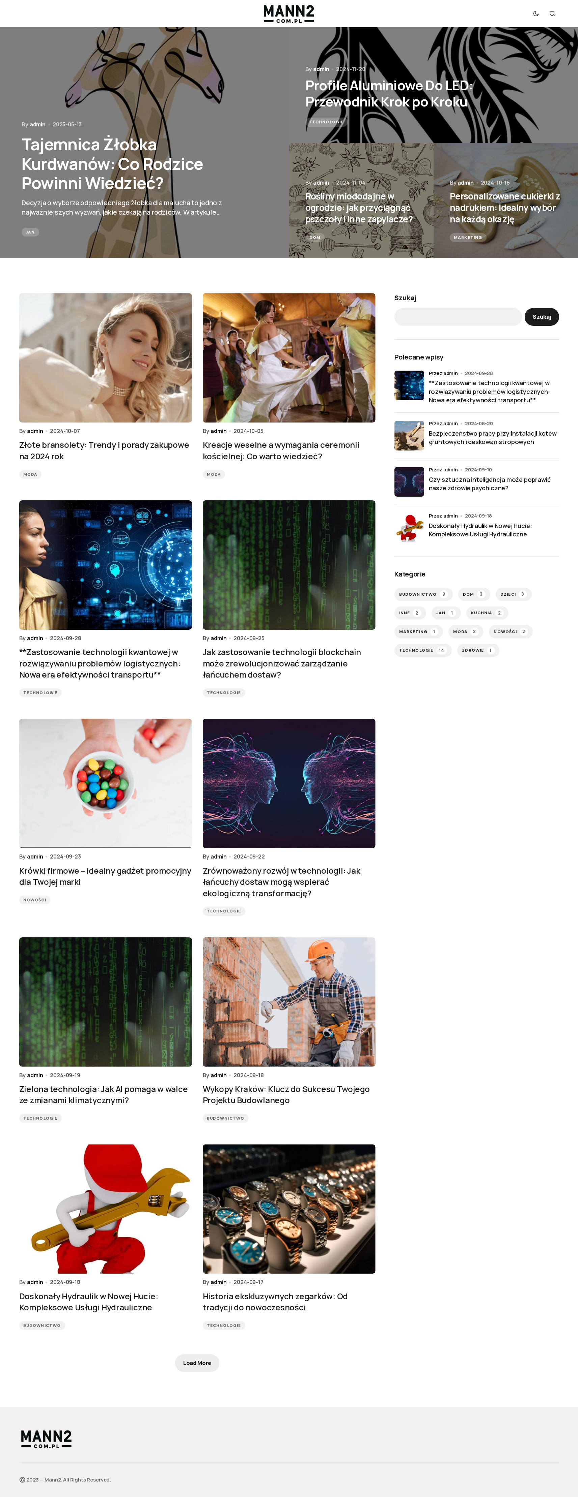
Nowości (34, 900)
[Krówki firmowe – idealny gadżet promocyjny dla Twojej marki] (105, 783)
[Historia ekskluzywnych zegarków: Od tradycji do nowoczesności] (289, 1209)
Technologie (326, 122)
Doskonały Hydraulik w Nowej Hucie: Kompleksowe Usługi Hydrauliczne (480, 530)
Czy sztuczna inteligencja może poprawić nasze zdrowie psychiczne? (490, 483)
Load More (197, 1363)
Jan (30, 232)
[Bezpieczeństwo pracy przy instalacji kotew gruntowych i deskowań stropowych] (409, 435)
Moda (30, 474)
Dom (315, 237)
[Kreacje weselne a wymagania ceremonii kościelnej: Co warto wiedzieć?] (289, 358)
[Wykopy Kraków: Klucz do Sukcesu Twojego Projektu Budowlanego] (289, 1002)
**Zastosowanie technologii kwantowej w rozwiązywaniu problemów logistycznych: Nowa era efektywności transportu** (489, 391)
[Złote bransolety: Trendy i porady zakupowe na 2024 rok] (105, 358)
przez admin (443, 373)
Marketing (468, 237)
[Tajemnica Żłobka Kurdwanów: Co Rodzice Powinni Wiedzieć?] (144, 142)
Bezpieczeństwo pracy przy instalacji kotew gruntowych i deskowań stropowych (493, 437)
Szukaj (405, 297)
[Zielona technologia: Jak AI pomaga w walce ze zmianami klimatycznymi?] (105, 1002)
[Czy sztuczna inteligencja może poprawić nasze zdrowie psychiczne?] (409, 482)
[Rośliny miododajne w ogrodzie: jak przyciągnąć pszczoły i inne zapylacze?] (361, 200)
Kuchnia (486, 613)
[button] (536, 13)
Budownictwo (226, 1118)
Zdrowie (477, 650)
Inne (409, 613)
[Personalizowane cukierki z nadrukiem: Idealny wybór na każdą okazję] (506, 200)
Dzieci (512, 594)
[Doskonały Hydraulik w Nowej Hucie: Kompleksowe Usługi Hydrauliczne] (105, 1209)
